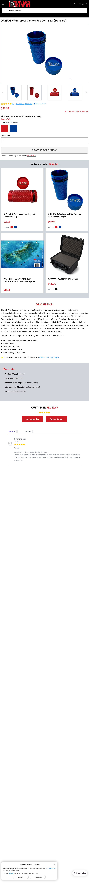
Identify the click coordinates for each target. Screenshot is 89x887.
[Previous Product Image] (7, 52)
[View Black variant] (56, 289)
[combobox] (46, 10)
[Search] (4, 10)
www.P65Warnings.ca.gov (49, 357)
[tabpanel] (44, 450)
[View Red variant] (11, 227)
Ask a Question (32, 419)
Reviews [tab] (13, 431)
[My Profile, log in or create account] (83, 4)
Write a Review (56, 419)
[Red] (4, 128)
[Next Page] (86, 92)
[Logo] (26, 4)
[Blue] (13, 128)
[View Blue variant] (15, 227)
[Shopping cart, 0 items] (85, 3)
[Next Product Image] (81, 52)
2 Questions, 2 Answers (24, 104)
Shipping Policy (6, 119)
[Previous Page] (2, 92)
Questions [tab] (28, 431)
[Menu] (3, 4)
